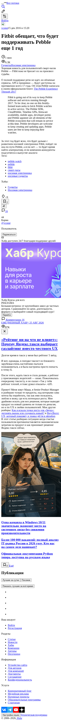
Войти (11, 625)
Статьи (12, 639)
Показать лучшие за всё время (18, 586)
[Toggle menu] (2, 3)
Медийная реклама (18, 693)
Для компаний (16, 671)
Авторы (12, 651)
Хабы (11, 645)
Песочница (14, 654)
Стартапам (14, 702)
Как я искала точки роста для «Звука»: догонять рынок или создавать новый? (27, 412)
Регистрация (15, 628)
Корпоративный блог (20, 690)
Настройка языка (11, 715)
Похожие (26, 580)
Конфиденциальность (20, 679)
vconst (4, 28)
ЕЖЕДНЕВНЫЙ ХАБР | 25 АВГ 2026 (22, 322)
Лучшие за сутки (11, 580)
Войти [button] (4, 20)
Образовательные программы (24, 699)
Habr (19, 718)
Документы (14, 673)
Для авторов (14, 668)
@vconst (5, 223)
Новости (12, 642)
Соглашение (14, 676)
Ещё (11, 565)
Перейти (7, 315)
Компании (13, 648)
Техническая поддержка (33, 714)
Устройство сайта (17, 665)
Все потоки (13, 3)
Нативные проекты (18, 696)
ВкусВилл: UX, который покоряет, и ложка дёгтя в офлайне (30, 415)
